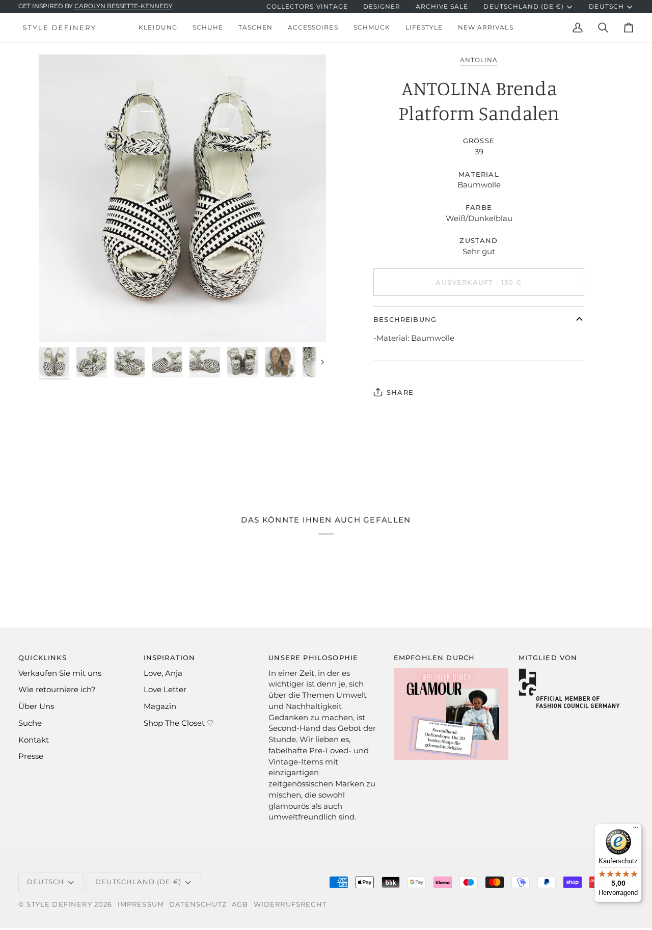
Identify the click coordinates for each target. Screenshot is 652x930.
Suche (30, 723)
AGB (240, 904)
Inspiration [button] (170, 657)
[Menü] (636, 830)
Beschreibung (405, 319)
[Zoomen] (182, 198)
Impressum (141, 904)
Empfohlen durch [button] (434, 657)
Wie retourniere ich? (57, 689)
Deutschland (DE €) (523, 6)
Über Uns (36, 706)
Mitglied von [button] (548, 657)
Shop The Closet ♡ (178, 723)
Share (400, 392)
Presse (30, 756)
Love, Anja (163, 673)
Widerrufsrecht (290, 904)
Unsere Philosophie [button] (313, 657)
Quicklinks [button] (42, 657)
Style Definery (59, 904)
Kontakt (33, 740)
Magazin (160, 706)
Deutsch (606, 6)
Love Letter (165, 689)
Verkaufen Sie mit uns (59, 673)
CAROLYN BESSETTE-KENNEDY (123, 6)
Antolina (479, 60)
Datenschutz (198, 904)
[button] (157, 27)
